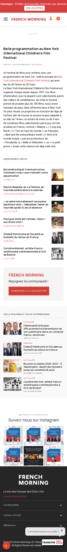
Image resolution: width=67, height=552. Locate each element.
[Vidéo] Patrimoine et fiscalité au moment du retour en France (23, 235)
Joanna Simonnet (33, 353)
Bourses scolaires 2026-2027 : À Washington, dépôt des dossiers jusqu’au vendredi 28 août (43, 367)
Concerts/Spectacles (19, 194)
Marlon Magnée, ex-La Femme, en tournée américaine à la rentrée (23, 188)
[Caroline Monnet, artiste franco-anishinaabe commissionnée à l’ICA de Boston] (12, 384)
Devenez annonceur (14, 496)
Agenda (8, 241)
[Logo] (29, 19)
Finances (29, 322)
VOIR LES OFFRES (34, 8)
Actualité (36, 65)
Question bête (13, 226)
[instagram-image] (13, 435)
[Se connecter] (50, 18)
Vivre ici (9, 180)
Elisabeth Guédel (33, 373)
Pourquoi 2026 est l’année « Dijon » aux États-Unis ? (24, 220)
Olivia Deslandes (33, 391)
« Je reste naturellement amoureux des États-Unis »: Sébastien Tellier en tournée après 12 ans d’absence (25, 204)
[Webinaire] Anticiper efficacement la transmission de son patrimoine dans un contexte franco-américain (43, 330)
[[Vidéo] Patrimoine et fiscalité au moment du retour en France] (12, 349)
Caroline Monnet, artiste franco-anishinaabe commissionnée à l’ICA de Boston (24, 251)
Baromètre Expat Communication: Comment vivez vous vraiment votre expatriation (25, 172)
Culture (9, 259)
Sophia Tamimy (31, 338)
